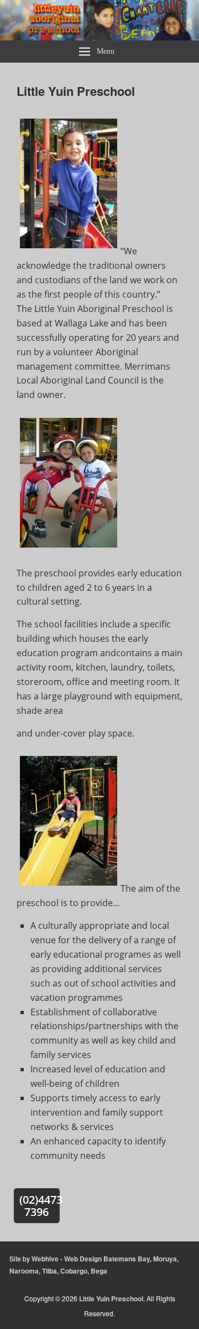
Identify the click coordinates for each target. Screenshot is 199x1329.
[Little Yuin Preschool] (99, 36)
